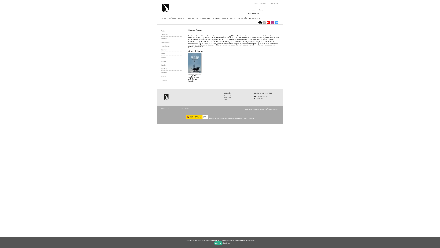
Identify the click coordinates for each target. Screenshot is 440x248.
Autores (181, 18)
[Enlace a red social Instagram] (272, 22)
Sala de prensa (206, 18)
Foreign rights (254, 18)
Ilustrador (164, 76)
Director (163, 50)
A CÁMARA (216, 18)
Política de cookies (258, 109)
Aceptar (218, 243)
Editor (163, 54)
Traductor (164, 80)
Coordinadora (165, 46)
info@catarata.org (262, 96)
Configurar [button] (226, 243)
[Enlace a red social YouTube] (268, 22)
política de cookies (249, 240)
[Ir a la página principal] (166, 9)
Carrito (264, 3)
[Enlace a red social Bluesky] (276, 22)
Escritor (163, 61)
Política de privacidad (271, 109)
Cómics (232, 18)
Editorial (255, 3)
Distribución (242, 18)
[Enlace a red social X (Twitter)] (260, 22)
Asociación (164, 35)
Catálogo (172, 18)
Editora (163, 57)
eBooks (225, 18)
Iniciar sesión (274, 3)
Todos (163, 31)
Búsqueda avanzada (253, 13)
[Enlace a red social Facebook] (264, 22)
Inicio (164, 18)
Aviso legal (248, 109)
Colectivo (164, 38)
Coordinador (165, 42)
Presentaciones (192, 18)
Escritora (164, 69)
